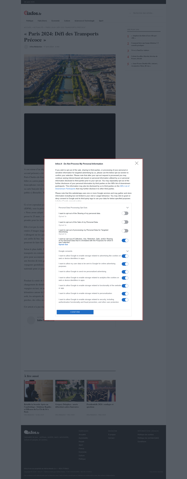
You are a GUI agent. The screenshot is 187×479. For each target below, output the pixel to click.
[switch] (125, 213)
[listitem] (93, 207)
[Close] (137, 164)
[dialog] (93, 239)
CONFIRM (75, 312)
